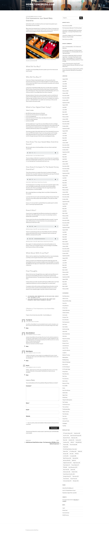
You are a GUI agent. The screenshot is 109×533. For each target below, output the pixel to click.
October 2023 (65, 149)
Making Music (65, 357)
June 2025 (65, 109)
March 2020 (65, 241)
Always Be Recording (67, 300)
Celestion (71, 440)
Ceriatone (66, 442)
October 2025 (65, 100)
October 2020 (65, 225)
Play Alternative (66, 373)
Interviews (65, 336)
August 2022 (65, 175)
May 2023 (65, 156)
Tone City (66, 478)
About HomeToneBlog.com (68, 488)
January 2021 (65, 218)
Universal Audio (67, 480)
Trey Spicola (29, 320)
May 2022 (65, 182)
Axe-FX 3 (66, 435)
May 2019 (65, 265)
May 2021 (65, 208)
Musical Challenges (66, 362)
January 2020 (65, 246)
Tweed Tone (65, 418)
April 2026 (65, 88)
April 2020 (65, 239)
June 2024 (65, 135)
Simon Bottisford (30, 333)
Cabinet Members (66, 310)
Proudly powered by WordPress (32, 530)
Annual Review (66, 305)
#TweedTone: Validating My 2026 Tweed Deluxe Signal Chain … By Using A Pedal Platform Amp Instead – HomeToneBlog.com (72, 57)
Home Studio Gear (66, 333)
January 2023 (65, 163)
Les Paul (65, 455)
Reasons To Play (66, 383)
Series (64, 388)
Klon (71, 453)
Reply (27, 328)
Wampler (76, 480)
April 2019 (65, 267)
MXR (74, 460)
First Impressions (40, 296)
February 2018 (65, 288)
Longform (64, 352)
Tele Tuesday (65, 402)
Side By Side (65, 392)
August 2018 (65, 279)
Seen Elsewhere (73, 467)
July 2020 (64, 232)
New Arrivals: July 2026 (67, 25)
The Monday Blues (66, 409)
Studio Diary (65, 397)
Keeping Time (65, 340)
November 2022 (66, 168)
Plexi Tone (65, 376)
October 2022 (65, 170)
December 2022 (66, 166)
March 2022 (65, 187)
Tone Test (64, 416)
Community (65, 315)
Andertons (77, 433)
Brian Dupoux (29, 351)
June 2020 (65, 234)
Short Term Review (66, 390)
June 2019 (65, 262)
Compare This (65, 317)
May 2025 (65, 112)
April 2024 (65, 140)
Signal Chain (65, 395)
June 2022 (65, 180)
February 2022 (65, 189)
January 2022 (65, 192)
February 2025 (65, 116)
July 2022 (64, 178)
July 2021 (64, 206)
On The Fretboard (66, 366)
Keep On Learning (66, 338)
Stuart (40, 16)
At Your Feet (31, 296)
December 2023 (66, 145)
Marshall (75, 458)
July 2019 (64, 260)
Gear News (65, 324)
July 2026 (64, 81)
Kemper (65, 453)
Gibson (65, 451)
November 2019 (66, 251)
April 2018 (65, 284)
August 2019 (65, 258)
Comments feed (66, 512)
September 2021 (66, 201)
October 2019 (65, 253)
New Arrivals (65, 364)
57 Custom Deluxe (67, 433)
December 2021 (66, 194)
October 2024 (65, 126)
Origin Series (76, 462)
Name (28, 403)
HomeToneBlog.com (40, 4)
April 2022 (65, 185)
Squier (73, 469)
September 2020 (66, 227)
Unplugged (65, 423)
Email (27, 409)
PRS (65, 467)
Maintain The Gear (66, 355)
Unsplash (64, 501)
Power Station (75, 465)
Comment (29, 386)
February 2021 (65, 215)
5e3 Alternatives (66, 296)
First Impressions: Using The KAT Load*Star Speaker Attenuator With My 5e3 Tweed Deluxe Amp (73, 65)
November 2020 (66, 222)
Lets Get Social (66, 345)
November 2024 (66, 123)
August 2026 (65, 79)
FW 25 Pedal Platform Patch (70, 449)
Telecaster (75, 476)
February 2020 (66, 243)
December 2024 (66, 121)
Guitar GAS (65, 331)
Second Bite (65, 385)
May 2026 (65, 86)
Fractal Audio (73, 444)
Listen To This (65, 348)
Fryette (65, 446)
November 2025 (66, 97)
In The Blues (72, 451)
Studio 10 (74, 471)
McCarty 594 (66, 460)
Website (28, 416)
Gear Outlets (65, 326)
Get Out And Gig (66, 329)
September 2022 (66, 173)
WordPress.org (66, 515)
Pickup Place (65, 371)
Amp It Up (65, 303)
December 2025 (66, 95)
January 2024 (65, 142)
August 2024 (65, 130)
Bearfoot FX (66, 437)
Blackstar (74, 437)
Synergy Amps (67, 476)
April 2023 (65, 159)
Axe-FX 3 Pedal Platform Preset (69, 490)
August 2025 (65, 104)
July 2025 (64, 107)
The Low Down (66, 406)
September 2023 (66, 152)
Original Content (67, 462)
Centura (78, 440)
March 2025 (65, 114)
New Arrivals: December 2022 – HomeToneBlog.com (41, 315)
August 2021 (65, 203)
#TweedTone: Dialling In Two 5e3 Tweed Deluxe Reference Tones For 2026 (73, 60)
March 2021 (65, 213)
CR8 (72, 442)
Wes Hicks (76, 499)
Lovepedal (73, 455)
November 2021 (66, 196)
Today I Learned (66, 411)
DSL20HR (78, 442)
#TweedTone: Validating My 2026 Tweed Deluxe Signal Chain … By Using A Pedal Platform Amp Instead (72, 32)
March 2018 (65, 286)
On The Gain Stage (49, 296)
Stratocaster (66, 471)
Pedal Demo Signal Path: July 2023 (70, 492)
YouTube (64, 425)
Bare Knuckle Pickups (75, 435)
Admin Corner (65, 298)
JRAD (80, 451)
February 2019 (65, 272)
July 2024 (64, 133)
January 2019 (65, 274)
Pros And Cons (66, 378)
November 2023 (66, 147)
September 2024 (66, 128)
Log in (64, 508)
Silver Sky (66, 469)
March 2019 (65, 269)
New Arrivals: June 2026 (67, 39)
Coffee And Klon (66, 312)
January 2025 (65, 119)
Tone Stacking (65, 413)
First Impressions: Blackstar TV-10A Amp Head (72, 27)
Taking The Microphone (67, 399)
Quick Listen (65, 381)
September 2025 (66, 102)
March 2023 (65, 161)
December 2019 (66, 248)
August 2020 (65, 229)
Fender (65, 444)
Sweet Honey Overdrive (69, 474)
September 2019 (66, 255)
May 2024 (65, 137)
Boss (65, 440)
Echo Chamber (66, 319)
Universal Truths (66, 421)
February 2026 (65, 90)
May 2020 (65, 236)
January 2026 (65, 93)
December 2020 (66, 220)
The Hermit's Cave (35, 297)
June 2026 (65, 83)
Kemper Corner (66, 343)
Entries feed (65, 510)
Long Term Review (66, 350)
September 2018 (66, 276)
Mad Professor (67, 458)
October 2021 (65, 199)
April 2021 (65, 211)
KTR (76, 453)
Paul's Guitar (66, 465)
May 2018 (65, 281)
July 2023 (64, 154)
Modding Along (66, 359)
